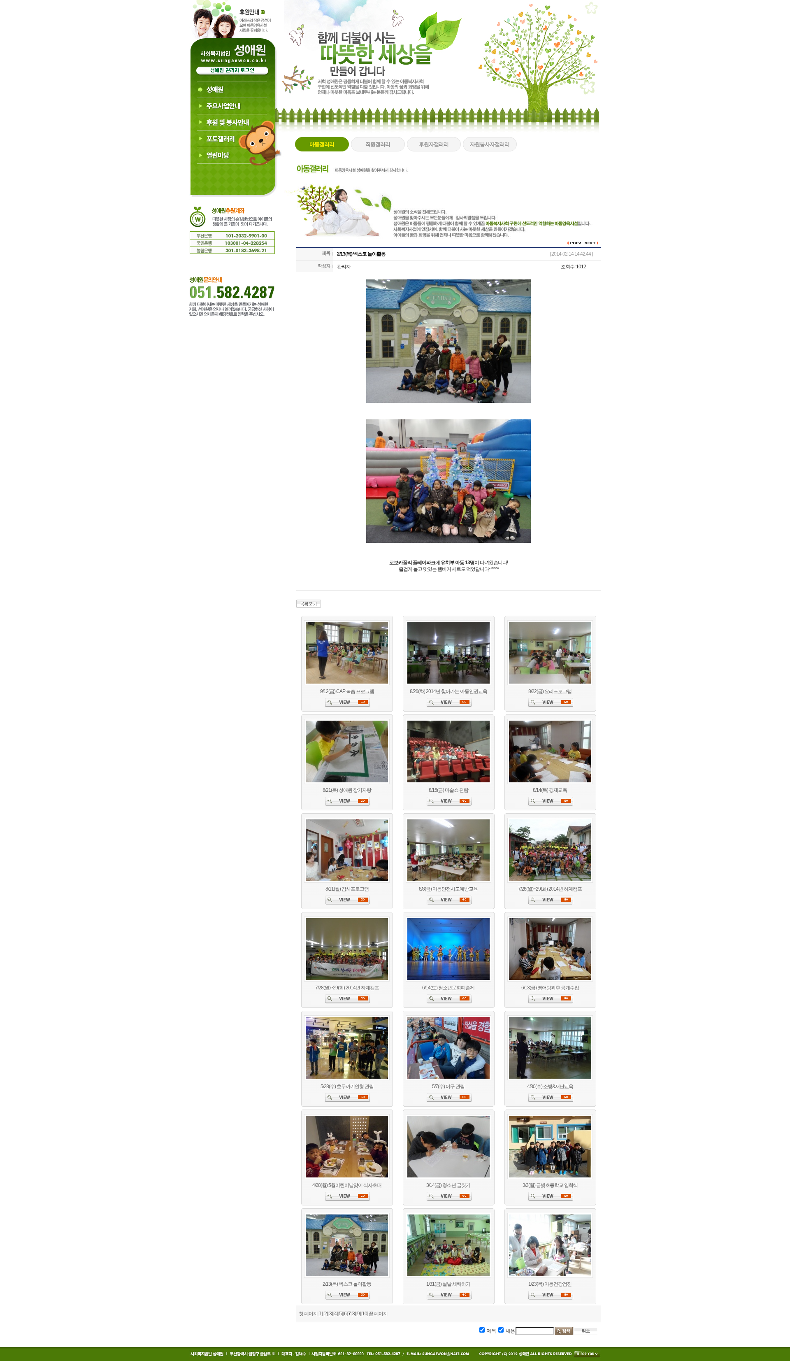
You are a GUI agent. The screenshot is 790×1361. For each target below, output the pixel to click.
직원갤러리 (377, 144)
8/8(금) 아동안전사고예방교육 (448, 889)
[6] (345, 1314)
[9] (358, 1314)
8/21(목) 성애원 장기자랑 (347, 790)
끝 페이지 (378, 1314)
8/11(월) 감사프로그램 (347, 889)
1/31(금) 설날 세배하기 (448, 1284)
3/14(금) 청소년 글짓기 (448, 1185)
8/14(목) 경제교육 (550, 790)
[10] (364, 1314)
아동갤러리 (321, 144)
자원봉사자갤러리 (489, 144)
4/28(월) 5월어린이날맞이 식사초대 (346, 1185)
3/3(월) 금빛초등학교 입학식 (550, 1185)
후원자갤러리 (433, 144)
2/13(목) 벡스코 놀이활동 (347, 1284)
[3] (330, 1314)
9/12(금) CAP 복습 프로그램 (347, 691)
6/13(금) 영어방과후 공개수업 (550, 988)
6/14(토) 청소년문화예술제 (448, 988)
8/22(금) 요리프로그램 (550, 691)
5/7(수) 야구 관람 (448, 1086)
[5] (340, 1314)
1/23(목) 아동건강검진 (550, 1284)
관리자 (344, 267)
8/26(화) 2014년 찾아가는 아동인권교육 (448, 691)
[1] (320, 1314)
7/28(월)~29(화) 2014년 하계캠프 (550, 889)
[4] (335, 1314)
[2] (325, 1314)
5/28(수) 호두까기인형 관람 (347, 1086)
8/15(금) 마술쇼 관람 (448, 790)
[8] (353, 1314)
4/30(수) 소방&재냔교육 (550, 1086)
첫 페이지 (308, 1314)
